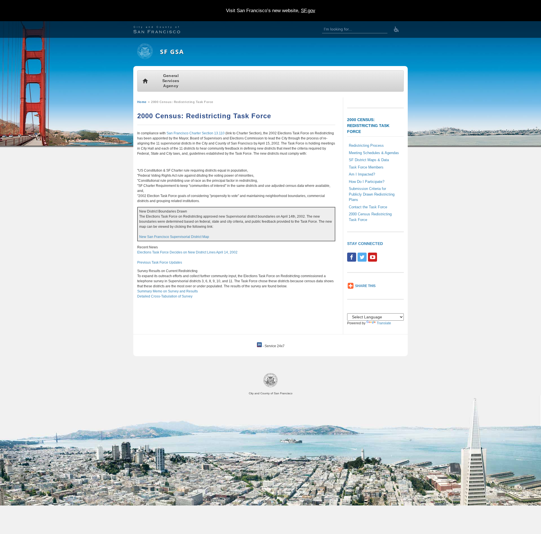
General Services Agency (170, 81)
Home (142, 102)
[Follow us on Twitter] (362, 257)
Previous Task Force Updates (159, 262)
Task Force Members (366, 167)
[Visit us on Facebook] (351, 257)
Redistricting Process (366, 145)
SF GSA (172, 51)
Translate (384, 323)
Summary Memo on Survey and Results (167, 291)
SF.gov (308, 10)
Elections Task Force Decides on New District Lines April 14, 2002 (187, 252)
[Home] (145, 58)
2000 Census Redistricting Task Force (370, 217)
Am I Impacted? (362, 174)
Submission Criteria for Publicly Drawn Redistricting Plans (371, 194)
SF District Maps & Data (369, 160)
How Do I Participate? (366, 182)
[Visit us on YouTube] (372, 257)
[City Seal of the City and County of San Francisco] (270, 386)
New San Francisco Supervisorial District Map (174, 237)
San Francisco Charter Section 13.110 (196, 133)
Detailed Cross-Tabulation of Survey (164, 296)
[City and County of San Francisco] (163, 30)
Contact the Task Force (368, 207)
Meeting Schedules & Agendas (374, 153)
